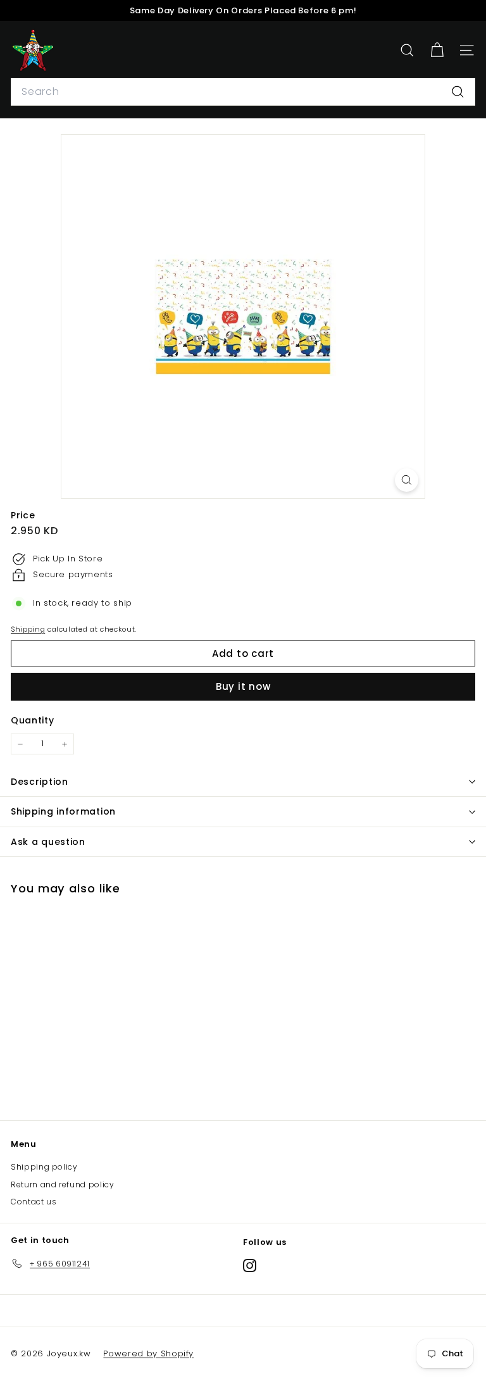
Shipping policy (44, 1166)
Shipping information (63, 811)
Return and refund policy (63, 1184)
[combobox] (243, 92)
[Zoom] (406, 480)
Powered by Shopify (148, 1353)
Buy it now (243, 686)
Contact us (34, 1201)
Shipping (28, 629)
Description (39, 781)
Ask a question (48, 841)
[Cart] (437, 50)
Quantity (32, 720)
